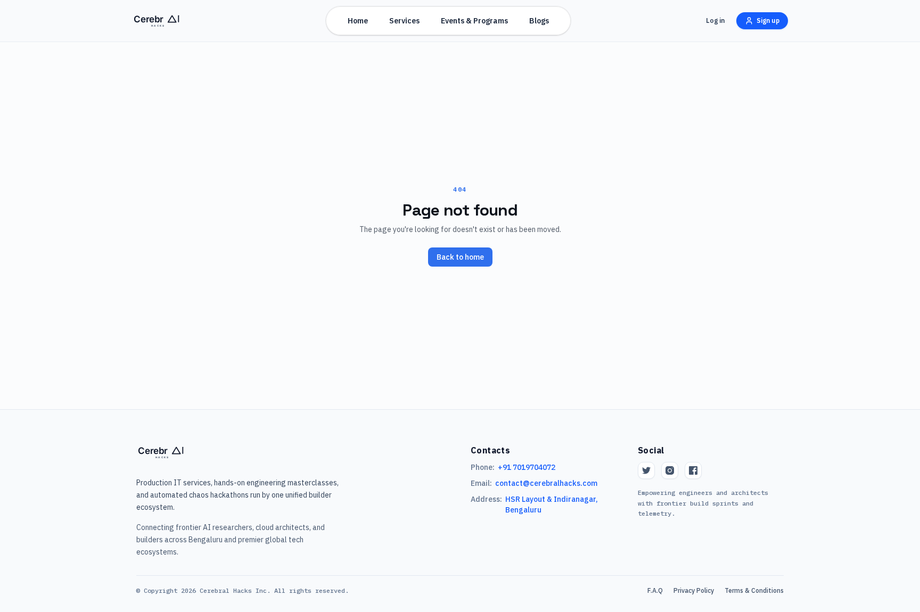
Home (358, 21)
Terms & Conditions (754, 590)
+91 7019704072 (526, 467)
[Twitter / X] (646, 470)
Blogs (539, 21)
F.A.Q (655, 590)
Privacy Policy (693, 590)
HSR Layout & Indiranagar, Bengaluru (551, 504)
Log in (715, 20)
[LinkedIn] (693, 470)
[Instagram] (669, 470)
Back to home (460, 257)
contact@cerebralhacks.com (546, 483)
